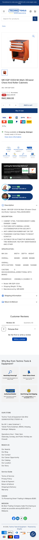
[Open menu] (4, 11)
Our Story (5, 466)
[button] (6, 92)
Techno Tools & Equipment (17, 527)
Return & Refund (8, 484)
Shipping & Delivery (9, 487)
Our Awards (6, 449)
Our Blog (5, 452)
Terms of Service (8, 476)
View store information (13, 137)
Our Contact (6, 455)
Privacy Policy (7, 479)
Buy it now (20, 111)
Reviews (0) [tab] (10, 323)
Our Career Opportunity (10, 457)
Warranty (5, 490)
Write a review (19, 339)
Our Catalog (6, 460)
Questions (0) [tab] (28, 323)
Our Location (6, 463)
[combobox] (19, 18)
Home (4, 26)
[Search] (35, 19)
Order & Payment (8, 481)
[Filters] (4, 329)
